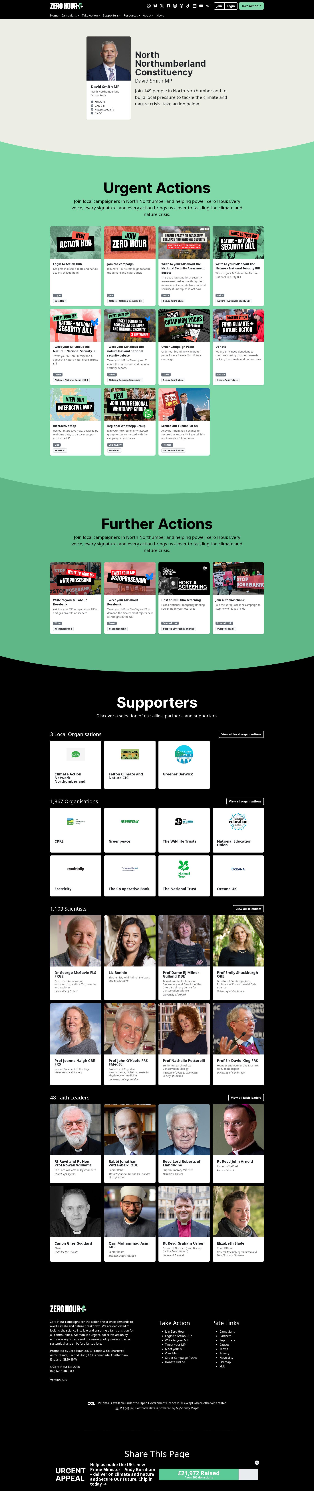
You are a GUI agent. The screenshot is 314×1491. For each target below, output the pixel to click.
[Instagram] (175, 6)
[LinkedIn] (194, 6)
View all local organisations (241, 734)
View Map (171, 1353)
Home (54, 15)
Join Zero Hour (175, 1332)
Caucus (225, 1345)
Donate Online (175, 1362)
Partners (226, 1336)
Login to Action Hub (178, 1336)
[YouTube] (201, 6)
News (160, 15)
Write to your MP (176, 1340)
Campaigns (69, 15)
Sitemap (225, 1362)
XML (222, 1366)
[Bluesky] (155, 6)
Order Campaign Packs (181, 1358)
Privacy (224, 1353)
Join (219, 6)
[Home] (66, 6)
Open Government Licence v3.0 (161, 1403)
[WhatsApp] (149, 6)
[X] (162, 6)
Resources (131, 15)
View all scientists (248, 909)
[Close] (257, 1462)
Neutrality (226, 1358)
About (147, 15)
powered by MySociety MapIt (179, 1408)
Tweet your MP (175, 1345)
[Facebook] (168, 6)
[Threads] (181, 6)
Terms (224, 1349)
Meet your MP (174, 1349)
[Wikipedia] (208, 6)
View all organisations (245, 801)
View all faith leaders (246, 1098)
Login (231, 6)
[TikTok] (188, 6)
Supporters (110, 15)
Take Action (90, 15)
